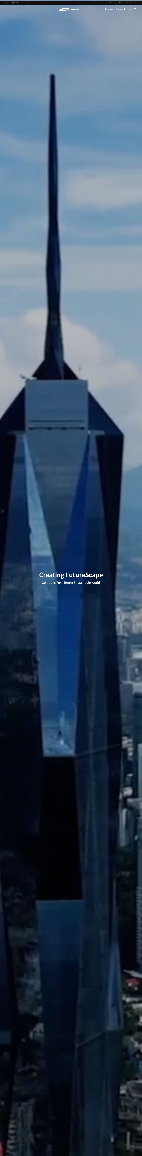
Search (130, 9)
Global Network (131, 3)
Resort (29, 3)
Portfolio (122, 3)
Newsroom (119, 9)
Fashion (23, 3)
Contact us (109, 9)
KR (135, 9)
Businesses (113, 3)
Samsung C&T (10, 3)
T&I (18, 3)
